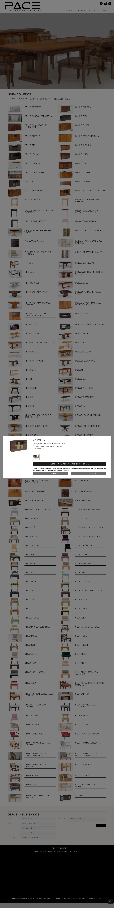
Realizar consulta (50, 473)
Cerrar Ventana (89, 473)
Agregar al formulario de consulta (70, 464)
